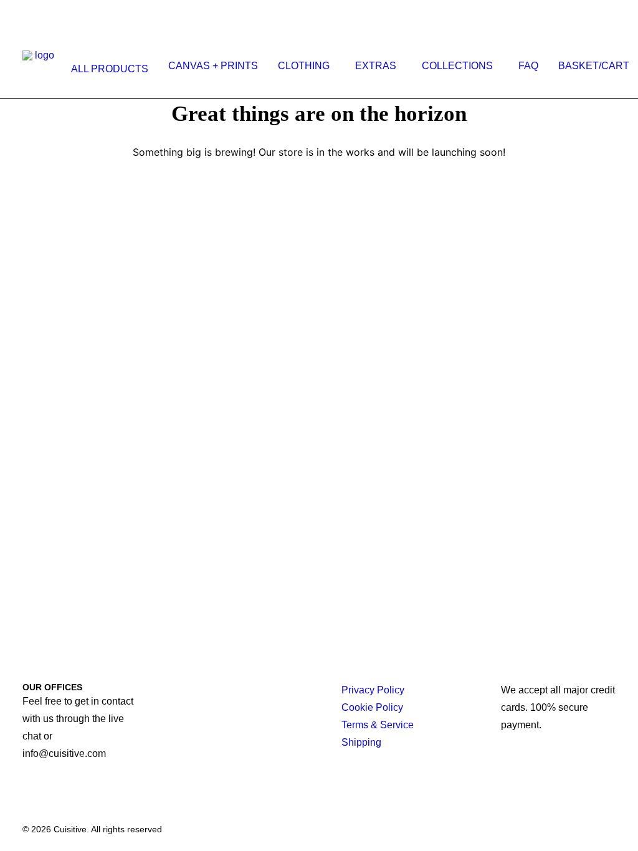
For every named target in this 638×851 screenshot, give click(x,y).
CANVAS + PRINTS (213, 65)
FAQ (528, 65)
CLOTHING (304, 65)
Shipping (361, 742)
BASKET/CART (593, 65)
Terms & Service (377, 725)
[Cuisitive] (39, 66)
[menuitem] (107, 69)
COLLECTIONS (457, 65)
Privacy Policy (372, 690)
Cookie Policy (372, 707)
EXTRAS (375, 65)
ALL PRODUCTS (109, 69)
